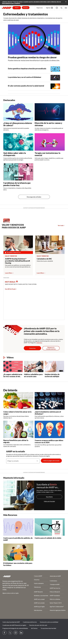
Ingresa (48, 7)
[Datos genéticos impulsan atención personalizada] (55, 69)
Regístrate (40, 7)
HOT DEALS (10, 282)
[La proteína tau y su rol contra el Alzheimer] (55, 77)
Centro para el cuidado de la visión (48, 538)
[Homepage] (7, 8)
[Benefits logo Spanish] (7, 222)
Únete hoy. (39, 342)
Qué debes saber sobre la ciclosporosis (14, 154)
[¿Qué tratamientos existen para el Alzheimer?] (50, 400)
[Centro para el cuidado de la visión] (50, 527)
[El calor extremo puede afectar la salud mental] (55, 86)
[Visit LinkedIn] (21, 633)
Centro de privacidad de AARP (11, 622)
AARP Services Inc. (55, 588)
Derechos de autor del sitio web (38, 625)
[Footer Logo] (14, 576)
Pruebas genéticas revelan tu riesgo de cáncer (32, 57)
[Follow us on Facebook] (4, 633)
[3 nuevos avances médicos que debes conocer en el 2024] (50, 429)
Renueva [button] (25, 7)
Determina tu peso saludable (45, 261)
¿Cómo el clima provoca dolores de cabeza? (17, 124)
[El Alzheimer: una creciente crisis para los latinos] (18, 552)
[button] (61, 8)
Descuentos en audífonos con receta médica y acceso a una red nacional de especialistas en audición (18, 266)
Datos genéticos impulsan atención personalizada (27, 69)
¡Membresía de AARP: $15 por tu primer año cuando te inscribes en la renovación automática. (41, 331)
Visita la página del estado (51, 460)
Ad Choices (34, 628)
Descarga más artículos (34, 197)
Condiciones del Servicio (30, 622)
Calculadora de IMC (44, 259)
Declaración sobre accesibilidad (49, 622)
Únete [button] (16, 7)
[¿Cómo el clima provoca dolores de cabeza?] (18, 112)
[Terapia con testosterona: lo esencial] (50, 142)
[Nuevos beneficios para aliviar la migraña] (18, 429)
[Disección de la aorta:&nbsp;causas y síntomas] (50, 112)
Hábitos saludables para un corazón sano (33, 375)
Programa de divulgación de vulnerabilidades (15, 628)
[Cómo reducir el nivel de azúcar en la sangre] (18, 400)
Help (56, 7)
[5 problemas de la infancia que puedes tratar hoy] (18, 172)
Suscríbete (49, 497)
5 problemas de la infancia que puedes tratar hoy (17, 184)
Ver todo (60, 225)
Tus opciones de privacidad (48, 628)
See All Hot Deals (10, 289)
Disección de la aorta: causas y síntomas (48, 124)
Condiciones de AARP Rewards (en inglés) (14, 625)
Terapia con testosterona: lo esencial (47, 154)
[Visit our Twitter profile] (10, 633)
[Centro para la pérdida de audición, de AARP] (18, 527)
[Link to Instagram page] (16, 633)
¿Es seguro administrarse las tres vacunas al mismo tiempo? (13, 376)
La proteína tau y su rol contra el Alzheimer (24, 77)
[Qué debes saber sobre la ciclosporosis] (18, 142)
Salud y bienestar (11, 256)
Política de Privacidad (49, 501)
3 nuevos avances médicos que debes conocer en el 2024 (49, 441)
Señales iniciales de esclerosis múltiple (52, 375)
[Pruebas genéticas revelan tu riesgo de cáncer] (34, 39)
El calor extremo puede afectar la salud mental (26, 86)
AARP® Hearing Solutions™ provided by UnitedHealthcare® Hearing (17, 261)
